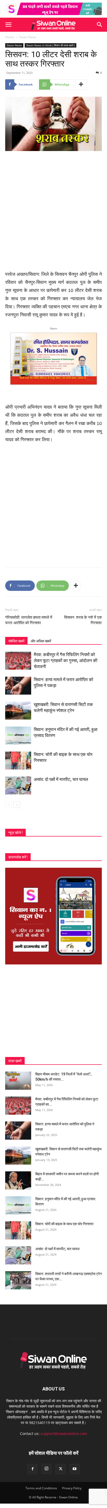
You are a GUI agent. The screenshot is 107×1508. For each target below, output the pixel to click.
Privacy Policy (72, 1488)
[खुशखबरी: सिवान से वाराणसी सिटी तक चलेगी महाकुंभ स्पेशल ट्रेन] (18, 711)
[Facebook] (32, 1469)
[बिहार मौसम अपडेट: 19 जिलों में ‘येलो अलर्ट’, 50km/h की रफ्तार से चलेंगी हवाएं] (18, 1081)
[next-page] (17, 804)
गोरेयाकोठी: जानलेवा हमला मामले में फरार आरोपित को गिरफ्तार (28, 620)
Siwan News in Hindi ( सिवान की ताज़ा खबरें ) (50, 45)
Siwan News (27, 37)
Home (9, 37)
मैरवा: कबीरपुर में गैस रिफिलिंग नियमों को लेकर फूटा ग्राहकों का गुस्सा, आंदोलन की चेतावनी (65, 660)
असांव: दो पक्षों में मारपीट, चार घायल (61, 779)
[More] (81, 84)
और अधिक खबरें (41, 641)
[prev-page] (8, 804)
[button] (8, 25)
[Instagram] (46, 1469)
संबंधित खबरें (16, 641)
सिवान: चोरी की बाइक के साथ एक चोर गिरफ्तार (64, 1224)
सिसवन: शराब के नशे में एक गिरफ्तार (83, 620)
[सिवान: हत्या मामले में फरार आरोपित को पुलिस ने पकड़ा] (18, 686)
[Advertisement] (53, 211)
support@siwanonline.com (64, 1433)
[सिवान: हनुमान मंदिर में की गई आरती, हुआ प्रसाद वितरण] (18, 736)
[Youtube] (74, 1469)
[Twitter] (60, 1469)
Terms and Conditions (41, 1488)
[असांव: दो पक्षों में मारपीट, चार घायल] (18, 785)
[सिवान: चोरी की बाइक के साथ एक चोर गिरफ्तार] (18, 760)
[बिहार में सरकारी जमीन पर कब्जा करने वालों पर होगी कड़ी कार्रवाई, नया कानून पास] (18, 1180)
